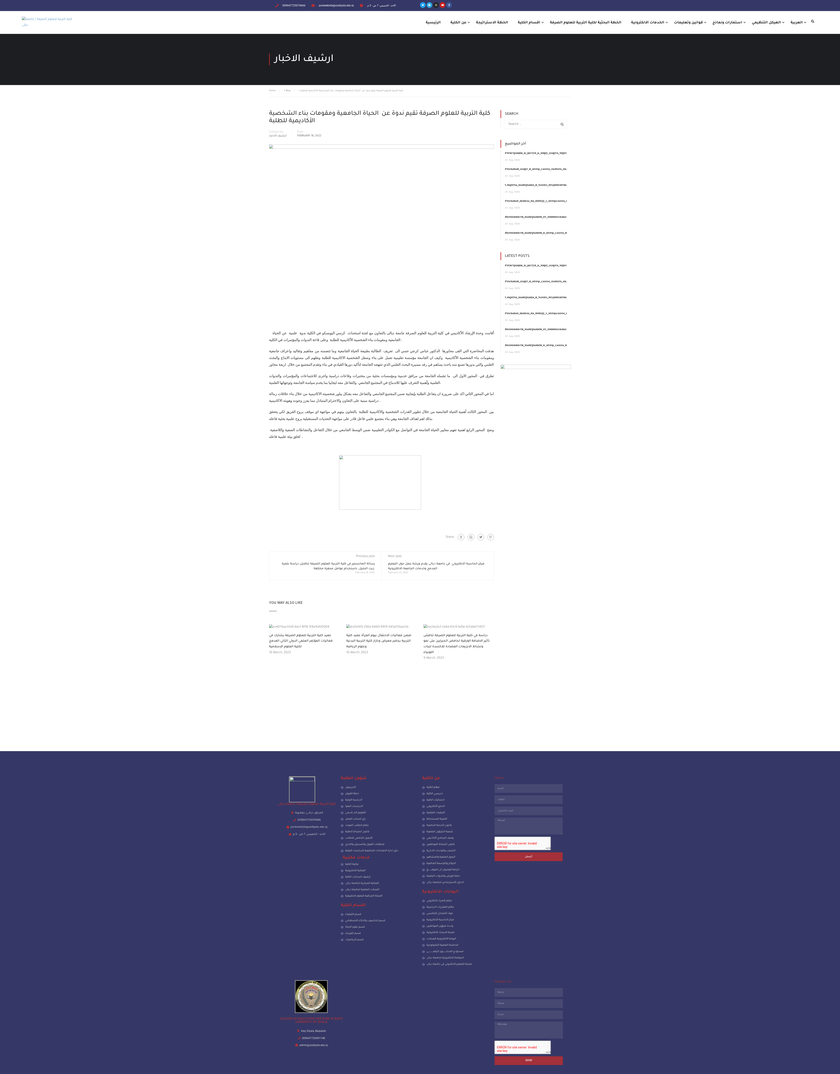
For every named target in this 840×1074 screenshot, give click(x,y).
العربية (797, 23)
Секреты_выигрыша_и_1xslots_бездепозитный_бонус (541, 185)
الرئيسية (433, 23)
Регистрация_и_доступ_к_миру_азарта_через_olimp (540, 153)
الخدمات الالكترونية (647, 23)
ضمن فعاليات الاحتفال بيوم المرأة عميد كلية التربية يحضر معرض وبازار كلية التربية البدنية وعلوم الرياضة (378, 641)
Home (272, 90)
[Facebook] (461, 537)
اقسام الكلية (529, 23)
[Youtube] (442, 5)
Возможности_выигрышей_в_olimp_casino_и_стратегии (543, 233)
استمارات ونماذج (727, 23)
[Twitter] (423, 5)
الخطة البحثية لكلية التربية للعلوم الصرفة (585, 23)
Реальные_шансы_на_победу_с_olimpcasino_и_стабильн (543, 201)
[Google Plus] (471, 537)
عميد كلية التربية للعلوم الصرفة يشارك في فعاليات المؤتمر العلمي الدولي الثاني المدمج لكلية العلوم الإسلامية (301, 641)
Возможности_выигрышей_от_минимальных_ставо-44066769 (547, 217)
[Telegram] (429, 5)
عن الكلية (458, 23)
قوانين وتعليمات (688, 23)
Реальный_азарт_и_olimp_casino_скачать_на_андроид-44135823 (548, 169)
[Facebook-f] (449, 5)
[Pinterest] (490, 537)
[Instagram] (436, 5)
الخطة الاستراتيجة (492, 23)
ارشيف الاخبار (278, 136)
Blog (288, 90)
